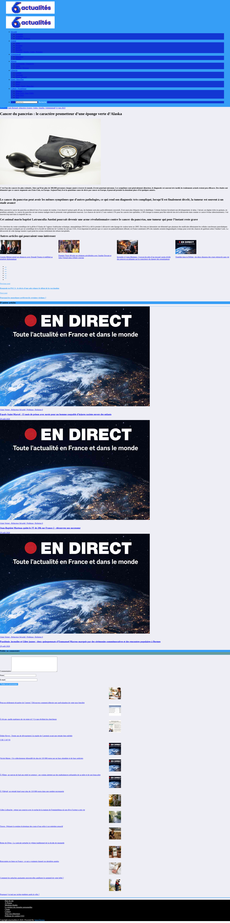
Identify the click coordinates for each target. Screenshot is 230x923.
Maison (13, 61)
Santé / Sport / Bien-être (25, 86)
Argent (13, 41)
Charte (7, 909)
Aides (18, 43)
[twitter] (5, 269)
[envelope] (5, 273)
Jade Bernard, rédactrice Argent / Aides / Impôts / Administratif (31, 108)
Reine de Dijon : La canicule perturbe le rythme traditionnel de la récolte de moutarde (32, 843)
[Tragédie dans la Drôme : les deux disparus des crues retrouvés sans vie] (185, 247)
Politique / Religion (23, 39)
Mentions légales (11, 905)
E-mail (3, 680)
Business (19, 45)
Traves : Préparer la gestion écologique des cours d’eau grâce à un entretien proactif (31, 826)
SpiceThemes (39, 920)
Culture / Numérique (18, 89)
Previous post (5, 284)
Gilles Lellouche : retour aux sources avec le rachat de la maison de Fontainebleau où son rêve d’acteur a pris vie (42, 810)
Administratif (16, 54)
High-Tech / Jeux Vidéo (25, 93)
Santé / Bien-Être (17, 79)
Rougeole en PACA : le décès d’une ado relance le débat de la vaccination (29, 288)
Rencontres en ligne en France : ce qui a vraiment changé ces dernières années (29, 861)
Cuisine (18, 73)
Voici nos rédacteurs (12, 914)
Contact (8, 912)
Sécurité (14, 32)
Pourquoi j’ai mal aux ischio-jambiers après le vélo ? (19, 894)
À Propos (8, 903)
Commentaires (5, 671)
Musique (19, 91)
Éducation (19, 57)
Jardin (18, 66)
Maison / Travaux (22, 68)
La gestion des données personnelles (18, 907)
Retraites (19, 50)
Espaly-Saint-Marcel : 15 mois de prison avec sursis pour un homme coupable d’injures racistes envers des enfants (55, 414)
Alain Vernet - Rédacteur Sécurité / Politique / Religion (21, 410)
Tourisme (19, 75)
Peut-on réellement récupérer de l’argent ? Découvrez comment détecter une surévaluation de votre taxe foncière (42, 703)
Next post (3, 293)
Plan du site (9, 901)
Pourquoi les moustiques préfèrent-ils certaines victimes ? (23, 298)
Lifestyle (14, 70)
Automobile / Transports (25, 64)
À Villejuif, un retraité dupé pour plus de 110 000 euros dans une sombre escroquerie (32, 791)
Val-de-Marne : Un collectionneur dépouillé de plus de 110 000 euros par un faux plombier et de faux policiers (41, 758)
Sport (18, 84)
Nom (2, 675)
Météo (18, 82)
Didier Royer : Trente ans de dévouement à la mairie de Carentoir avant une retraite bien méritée (36, 736)
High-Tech (20, 95)
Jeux (17, 97)
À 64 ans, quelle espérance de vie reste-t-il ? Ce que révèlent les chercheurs (28, 719)
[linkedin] (5, 271)
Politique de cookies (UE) (14, 916)
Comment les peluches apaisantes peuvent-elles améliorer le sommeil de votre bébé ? (32, 878)
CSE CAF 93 (5, 740)
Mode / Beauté (21, 77)
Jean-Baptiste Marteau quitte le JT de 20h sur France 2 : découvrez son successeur (40, 528)
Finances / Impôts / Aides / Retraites (29, 52)
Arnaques (19, 34)
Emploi (18, 59)
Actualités (19, 36)
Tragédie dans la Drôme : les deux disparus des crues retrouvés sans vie (202, 257)
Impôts (18, 48)
